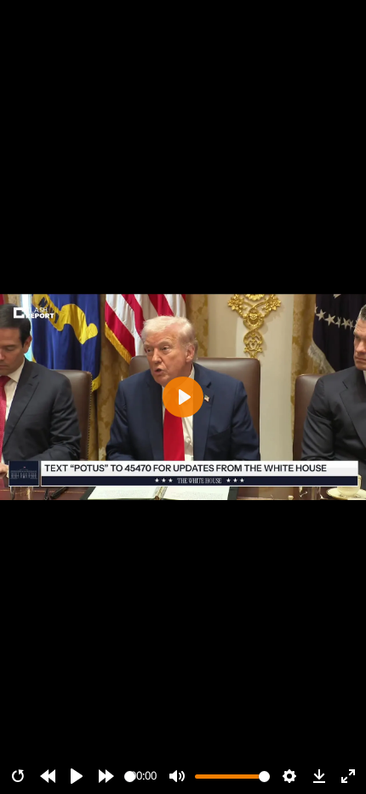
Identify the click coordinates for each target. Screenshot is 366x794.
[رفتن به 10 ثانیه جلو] (106, 776)
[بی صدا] (177, 776)
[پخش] (76, 776)
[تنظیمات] (289, 776)
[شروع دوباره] (17, 776)
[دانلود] (319, 776)
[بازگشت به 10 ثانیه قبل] (47, 776)
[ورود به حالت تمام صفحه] (348, 776)
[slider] (129, 776)
